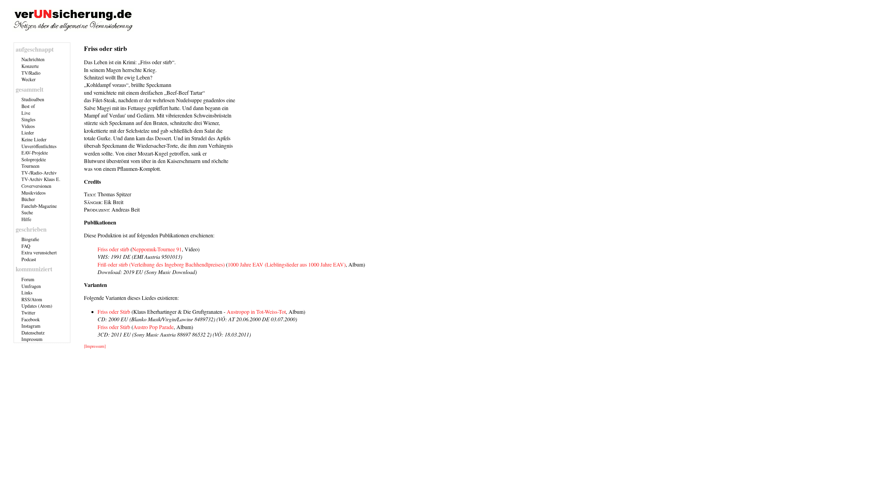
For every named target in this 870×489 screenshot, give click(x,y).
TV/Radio (30, 73)
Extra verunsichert (39, 252)
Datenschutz (33, 332)
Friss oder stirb (113, 249)
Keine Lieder (34, 139)
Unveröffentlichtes (38, 146)
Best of (28, 106)
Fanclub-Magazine (39, 206)
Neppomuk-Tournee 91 (157, 249)
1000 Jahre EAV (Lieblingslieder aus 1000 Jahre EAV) (287, 264)
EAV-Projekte (34, 152)
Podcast (28, 259)
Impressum (31, 339)
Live (25, 113)
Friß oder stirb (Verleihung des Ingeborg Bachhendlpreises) (161, 264)
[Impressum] (95, 346)
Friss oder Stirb (114, 311)
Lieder (27, 132)
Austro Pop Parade (153, 326)
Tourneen (30, 166)
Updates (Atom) (36, 306)
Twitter (28, 312)
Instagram (30, 326)
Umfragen (31, 286)
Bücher (28, 199)
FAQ (25, 246)
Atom (36, 299)
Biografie (30, 239)
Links (26, 292)
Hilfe (26, 219)
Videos (28, 126)
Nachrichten (33, 59)
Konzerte (30, 66)
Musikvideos (33, 192)
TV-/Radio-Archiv (39, 172)
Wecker (28, 79)
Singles (28, 119)
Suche (27, 212)
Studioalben (32, 99)
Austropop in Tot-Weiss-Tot (256, 311)
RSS (25, 299)
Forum (27, 279)
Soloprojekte (33, 159)
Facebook (30, 319)
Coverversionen (36, 186)
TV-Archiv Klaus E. (40, 179)
